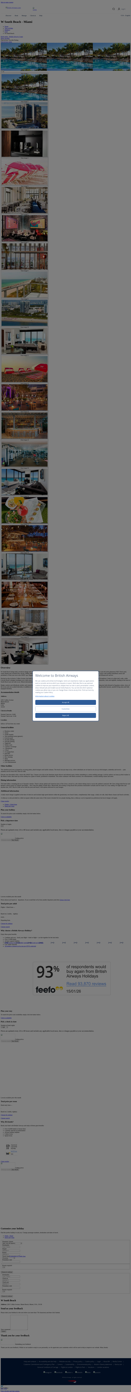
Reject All (65, 715)
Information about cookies (44, 696)
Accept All (65, 702)
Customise (66, 709)
